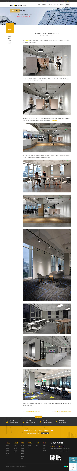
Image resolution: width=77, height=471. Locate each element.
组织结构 (7, 453)
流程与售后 (15, 448)
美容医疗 (22, 450)
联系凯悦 (7, 445)
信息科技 (22, 448)
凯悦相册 (7, 451)
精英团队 (56, 4)
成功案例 (44, 4)
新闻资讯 (68, 4)
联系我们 (68, 1)
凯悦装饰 (18, 5)
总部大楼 (22, 445)
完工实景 (22, 458)
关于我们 (62, 4)
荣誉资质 (7, 450)
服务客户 (15, 451)
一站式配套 (15, 450)
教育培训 (22, 453)
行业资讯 (9, 40)
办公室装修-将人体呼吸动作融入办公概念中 (63, 411)
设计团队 (37, 445)
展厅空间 (22, 456)
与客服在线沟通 (45, 433)
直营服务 (15, 445)
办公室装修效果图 (54, 120)
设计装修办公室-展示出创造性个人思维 (33, 411)
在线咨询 (63, 1)
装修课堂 (9, 38)
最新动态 (9, 36)
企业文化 (7, 448)
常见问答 (9, 42)
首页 (39, 4)
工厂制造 (22, 451)
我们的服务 (50, 4)
